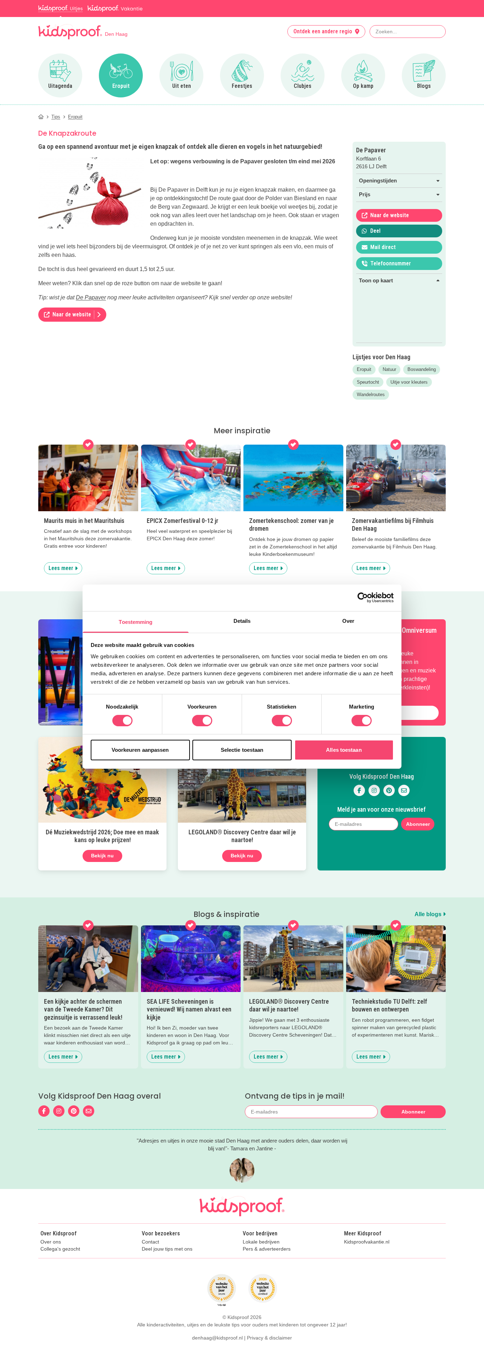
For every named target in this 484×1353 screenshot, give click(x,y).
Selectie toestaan (242, 750)
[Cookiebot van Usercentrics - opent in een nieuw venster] (363, 597)
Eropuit (364, 369)
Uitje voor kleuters (409, 382)
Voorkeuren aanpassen (140, 750)
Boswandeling (421, 369)
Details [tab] (242, 621)
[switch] (202, 720)
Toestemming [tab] (135, 622)
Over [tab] (348, 621)
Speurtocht (368, 382)
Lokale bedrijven (261, 1242)
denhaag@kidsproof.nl (217, 1338)
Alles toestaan (343, 750)
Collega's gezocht (60, 1249)
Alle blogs (429, 914)
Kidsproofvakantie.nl (366, 1242)
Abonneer (418, 824)
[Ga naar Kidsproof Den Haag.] (41, 116)
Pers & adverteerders (267, 1249)
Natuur (389, 369)
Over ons (50, 1242)
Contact (150, 1242)
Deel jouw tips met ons (167, 1249)
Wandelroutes (371, 394)
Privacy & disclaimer (269, 1338)
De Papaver (91, 297)
